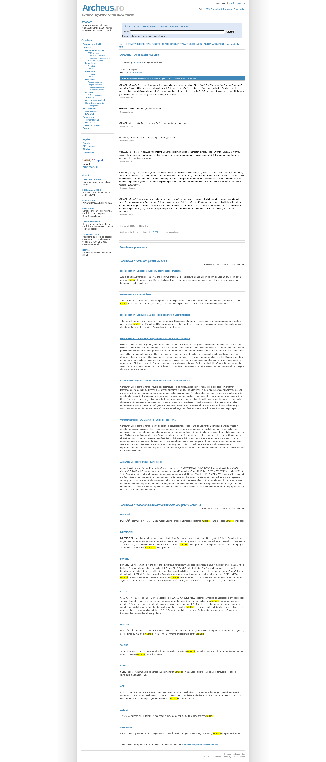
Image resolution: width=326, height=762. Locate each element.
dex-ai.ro (137, 62)
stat (142, 208)
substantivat (213, 88)
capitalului (234, 199)
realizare (123, 158)
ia (236, 88)
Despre (207, 91)
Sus (243, 754)
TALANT (184, 44)
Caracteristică (154, 182)
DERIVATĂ (131, 44)
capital (215, 199)
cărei (228, 179)
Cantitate (226, 88)
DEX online (89, 146)
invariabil (141, 109)
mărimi (221, 85)
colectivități (219, 182)
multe (172, 155)
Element (156, 179)
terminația (134, 94)
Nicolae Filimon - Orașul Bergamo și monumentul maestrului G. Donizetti (155, 338)
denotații (122, 182)
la (188, 182)
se (177, 85)
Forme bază (216, 9)
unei (140, 179)
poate (134, 155)
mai (168, 155)
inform (146, 205)
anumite (122, 179)
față (167, 88)
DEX (208, 9)
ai (225, 179)
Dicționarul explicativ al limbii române (158, 505)
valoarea (161, 88)
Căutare (87, 47)
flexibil (207, 199)
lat (165, 94)
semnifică (211, 179)
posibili (133, 182)
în (141, 91)
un (195, 179)
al (161, 179)
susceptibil (166, 85)
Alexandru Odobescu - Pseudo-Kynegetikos (141, 462)
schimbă (125, 94)
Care (150, 85)
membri (234, 179)
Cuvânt (126, 32)
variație (180, 182)
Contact (87, 128)
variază (156, 85)
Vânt (217, 152)
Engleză (91, 69)
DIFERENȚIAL (144, 44)
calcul (155, 91)
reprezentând (187, 179)
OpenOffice (88, 152)
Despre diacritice (95, 85)
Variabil (122, 109)
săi (128, 182)
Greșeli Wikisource (97, 90)
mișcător (140, 123)
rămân (186, 88)
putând (164, 182)
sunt (241, 179)
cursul (145, 91)
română (233, 3)
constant (132, 109)
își (120, 94)
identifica (237, 175)
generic (122, 205)
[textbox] (177, 31)
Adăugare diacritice (96, 82)
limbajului (166, 179)
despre (229, 152)
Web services (91, 111)
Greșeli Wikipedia (97, 87)
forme (230, 91)
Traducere (227, 9)
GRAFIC (165, 44)
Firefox (86, 149)
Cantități (209, 85)
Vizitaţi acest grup (90, 167)
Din (151, 94)
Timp (209, 152)
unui (150, 91)
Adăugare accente (95, 95)
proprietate (151, 155)
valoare (198, 155)
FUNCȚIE (156, 44)
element (181, 91)
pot (127, 175)
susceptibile (136, 88)
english (241, 3)
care (181, 88)
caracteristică (152, 208)
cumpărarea (138, 202)
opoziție (146, 152)
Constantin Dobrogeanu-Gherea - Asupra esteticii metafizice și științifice (155, 380)
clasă (221, 179)
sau (216, 85)
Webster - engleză (95, 61)
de (172, 85)
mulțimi (145, 179)
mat (165, 202)
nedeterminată (208, 175)
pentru (130, 202)
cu (152, 152)
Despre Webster (92, 125)
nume (199, 179)
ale (135, 179)
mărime (204, 202)
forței (147, 202)
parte (224, 199)
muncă (156, 202)
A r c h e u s (102, 8)
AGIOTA (207, 44)
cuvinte (214, 91)
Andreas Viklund (238, 757)
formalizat (176, 179)
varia (140, 155)
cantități (239, 85)
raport (187, 155)
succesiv (122, 91)
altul (204, 182)
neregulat (153, 123)
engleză (134, 70)
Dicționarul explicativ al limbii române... (201, 745)
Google (86, 143)
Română (91, 66)
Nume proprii (93, 106)
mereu (184, 152)
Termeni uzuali (92, 120)
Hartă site (236, 754)
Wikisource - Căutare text (100, 58)
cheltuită (122, 202)
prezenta (172, 182)
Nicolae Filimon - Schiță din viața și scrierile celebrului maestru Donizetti (155, 315)
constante (194, 88)
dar (217, 175)
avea (163, 155)
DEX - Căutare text (97, 56)
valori (136, 91)
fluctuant (183, 123)
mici (162, 172)
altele (175, 88)
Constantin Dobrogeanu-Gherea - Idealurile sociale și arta (148, 420)
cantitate (172, 91)
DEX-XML (89, 114)
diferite (130, 91)
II (187, 202)
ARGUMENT (218, 44)
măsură (225, 175)
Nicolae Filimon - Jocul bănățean (135, 294)
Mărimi (197, 172)
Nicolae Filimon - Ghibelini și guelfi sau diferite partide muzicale (150, 271)
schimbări (169, 172)
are (225, 91)
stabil (158, 109)
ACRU (199, 44)
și (147, 88)
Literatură (141, 261)
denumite (167, 175)
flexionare (198, 199)
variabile (136, 85)
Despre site (239, 9)
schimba (182, 85)
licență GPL (153, 232)
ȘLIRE (192, 44)
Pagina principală (92, 44)
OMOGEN (174, 44)
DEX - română (93, 53)
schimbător (192, 85)
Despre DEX (91, 123)
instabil (203, 152)
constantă (206, 155)
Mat (202, 85)
